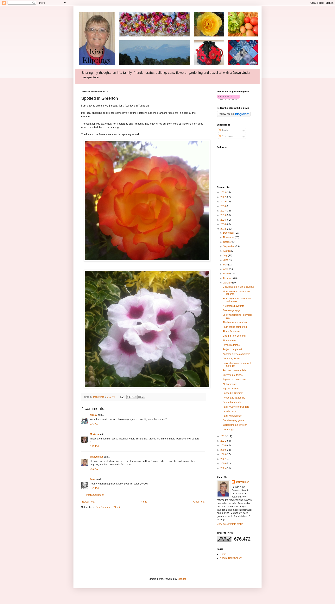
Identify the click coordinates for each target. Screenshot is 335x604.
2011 (223, 440)
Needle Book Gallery (231, 558)
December (229, 232)
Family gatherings (232, 415)
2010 (223, 445)
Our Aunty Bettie (231, 358)
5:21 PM (94, 488)
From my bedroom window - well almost (237, 300)
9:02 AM (94, 469)
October (227, 242)
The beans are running (235, 322)
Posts (224, 130)
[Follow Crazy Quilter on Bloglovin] (228, 99)
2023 (223, 192)
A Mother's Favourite (233, 306)
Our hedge (228, 429)
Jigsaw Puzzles (231, 388)
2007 (223, 459)
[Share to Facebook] (139, 397)
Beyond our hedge (232, 402)
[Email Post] (121, 397)
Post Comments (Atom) (108, 507)
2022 (223, 197)
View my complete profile (230, 524)
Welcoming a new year (235, 425)
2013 (223, 229)
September (229, 246)
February (228, 278)
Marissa (94, 434)
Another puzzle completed (236, 354)
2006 (223, 463)
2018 (223, 206)
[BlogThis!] (132, 397)
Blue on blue (229, 340)
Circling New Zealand (234, 335)
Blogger (182, 579)
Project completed (232, 349)
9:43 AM (94, 423)
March (226, 273)
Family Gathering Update (236, 407)
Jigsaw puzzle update (234, 379)
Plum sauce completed (235, 327)
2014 (223, 224)
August (227, 251)
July (225, 255)
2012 (223, 436)
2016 (223, 215)
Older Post (198, 501)
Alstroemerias (230, 384)
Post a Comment (95, 495)
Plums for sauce (231, 331)
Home (144, 501)
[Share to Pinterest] (143, 397)
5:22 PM (94, 446)
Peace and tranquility (234, 397)
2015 (223, 219)
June (226, 260)
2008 (223, 454)
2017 (223, 210)
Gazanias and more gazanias (238, 286)
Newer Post (88, 501)
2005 (223, 468)
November (229, 237)
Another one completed (235, 370)
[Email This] (128, 397)
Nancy (93, 415)
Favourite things (231, 345)
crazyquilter (96, 456)
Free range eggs (231, 310)
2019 (223, 201)
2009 (223, 450)
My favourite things (233, 375)
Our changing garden (234, 420)
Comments (227, 136)
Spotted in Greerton (233, 393)
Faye (92, 479)
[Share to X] (136, 397)
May (225, 264)
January (227, 282)
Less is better (230, 411)
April (226, 269)
